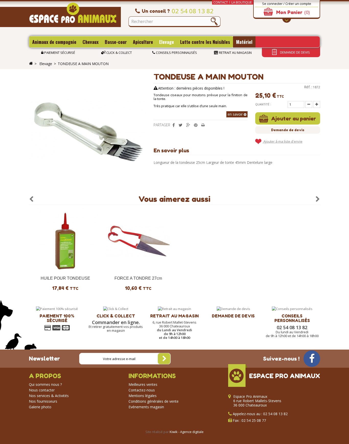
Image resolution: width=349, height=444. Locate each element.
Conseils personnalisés (176, 52)
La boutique (241, 2)
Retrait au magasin (235, 52)
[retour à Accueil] (31, 63)
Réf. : (308, 87)
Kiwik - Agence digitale (187, 431)
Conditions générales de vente (154, 401)
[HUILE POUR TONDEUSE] (65, 241)
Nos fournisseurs (43, 401)
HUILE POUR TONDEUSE (65, 278)
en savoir (236, 114)
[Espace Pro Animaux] (75, 15)
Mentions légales (143, 395)
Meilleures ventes (143, 384)
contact (220, 2)
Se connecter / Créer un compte (286, 3)
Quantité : (263, 104)
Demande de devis (294, 52)
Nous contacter (42, 390)
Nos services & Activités (49, 395)
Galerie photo (40, 406)
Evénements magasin (146, 406)
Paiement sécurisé (59, 52)
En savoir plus (171, 150)
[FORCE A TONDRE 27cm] (138, 241)
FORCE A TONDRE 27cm (138, 278)
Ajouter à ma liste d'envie (283, 141)
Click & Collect (119, 52)
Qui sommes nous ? (45, 384)
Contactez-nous (142, 390)
